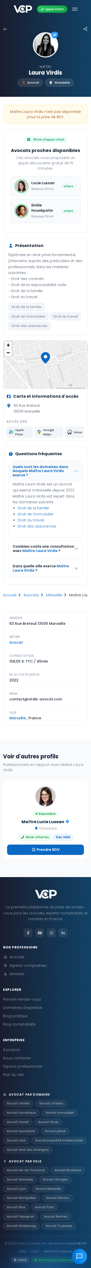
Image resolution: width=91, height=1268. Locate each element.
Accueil (9, 595)
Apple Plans (19, 432)
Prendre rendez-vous (22, 999)
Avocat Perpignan (20, 1216)
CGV (35, 1251)
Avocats (17, 957)
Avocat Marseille (48, 1189)
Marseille (54, 595)
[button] (45, 358)
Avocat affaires (51, 1103)
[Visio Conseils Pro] (22, 9)
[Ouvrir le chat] (79, 1256)
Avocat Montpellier (21, 1198)
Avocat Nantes (57, 1198)
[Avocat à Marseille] (5, 29)
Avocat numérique (21, 1112)
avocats (31, 595)
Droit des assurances (29, 325)
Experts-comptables (28, 965)
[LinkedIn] (62, 932)
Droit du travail (65, 316)
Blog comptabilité (19, 1024)
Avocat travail (18, 1122)
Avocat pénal (55, 1131)
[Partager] (85, 29)
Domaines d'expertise (22, 1007)
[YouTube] (39, 932)
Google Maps (48, 432)
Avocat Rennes (55, 1216)
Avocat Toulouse (59, 1226)
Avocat (16, 642)
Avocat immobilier (60, 1112)
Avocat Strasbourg (21, 1226)
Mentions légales (58, 1251)
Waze (78, 432)
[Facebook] (28, 932)
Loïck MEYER (77, 1243)
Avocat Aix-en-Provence (26, 1170)
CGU (22, 1251)
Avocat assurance (21, 1131)
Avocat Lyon (16, 1189)
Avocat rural (16, 1140)
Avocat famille (18, 1103)
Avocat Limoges (55, 1179)
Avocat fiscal (48, 1122)
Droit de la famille (26, 306)
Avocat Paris (44, 1207)
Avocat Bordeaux (68, 1170)
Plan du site (13, 1074)
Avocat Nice (16, 1207)
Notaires (17, 973)
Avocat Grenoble (20, 1179)
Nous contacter (17, 1058)
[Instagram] (51, 932)
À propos (11, 1049)
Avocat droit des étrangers (28, 1150)
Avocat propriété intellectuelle (59, 1140)
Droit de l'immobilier (28, 316)
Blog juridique (15, 1015)
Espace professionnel (22, 1066)
